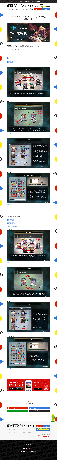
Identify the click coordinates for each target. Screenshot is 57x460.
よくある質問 (31, 9)
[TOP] (53, 418)
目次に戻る (9, 98)
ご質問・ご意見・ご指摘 (18, 408)
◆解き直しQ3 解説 (10, 222)
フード (24, 9)
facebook (44, 436)
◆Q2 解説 (9, 58)
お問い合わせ (29, 432)
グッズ (27, 9)
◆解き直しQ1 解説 (10, 219)
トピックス (8, 9)
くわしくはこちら (38, 388)
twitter (46, 436)
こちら (11, 49)
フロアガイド (17, 9)
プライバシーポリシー (30, 429)
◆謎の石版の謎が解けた (11, 62)
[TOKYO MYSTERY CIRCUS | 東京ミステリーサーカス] (20, 5)
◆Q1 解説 (9, 57)
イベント (12, 9)
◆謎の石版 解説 (10, 61)
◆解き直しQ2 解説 (10, 220)
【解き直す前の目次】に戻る (12, 226)
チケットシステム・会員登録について (17, 410)
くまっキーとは (14, 432)
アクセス (21, 9)
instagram (48, 436)
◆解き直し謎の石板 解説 (11, 223)
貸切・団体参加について (39, 408)
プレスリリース (23, 435)
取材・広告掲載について (39, 410)
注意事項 (23, 429)
